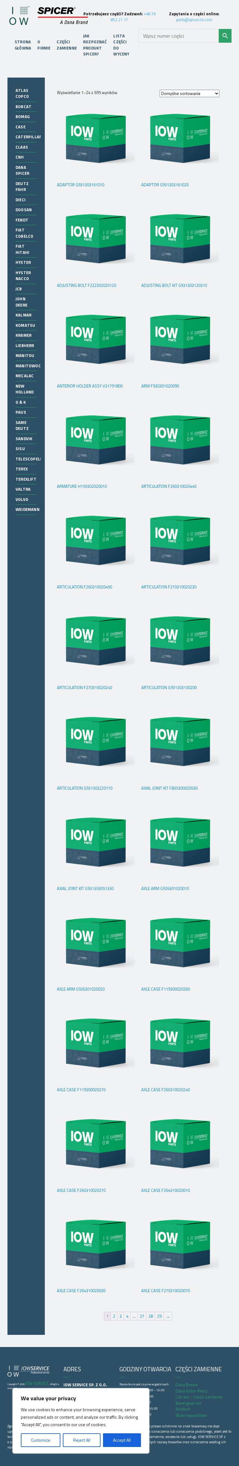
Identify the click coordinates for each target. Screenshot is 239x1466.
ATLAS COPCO (22, 93)
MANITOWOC (28, 366)
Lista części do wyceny (121, 45)
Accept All (122, 1440)
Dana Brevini (187, 1385)
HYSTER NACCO (23, 275)
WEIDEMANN (28, 509)
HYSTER (23, 262)
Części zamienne (67, 45)
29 (159, 1316)
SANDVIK (24, 439)
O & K (21, 402)
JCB (19, 289)
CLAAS (22, 147)
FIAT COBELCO (24, 233)
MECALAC (25, 376)
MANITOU (25, 355)
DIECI (21, 200)
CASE (21, 127)
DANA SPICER (22, 170)
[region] (80, 1421)
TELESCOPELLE (30, 459)
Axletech (183, 1409)
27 (142, 1316)
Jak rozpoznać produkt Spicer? (95, 45)
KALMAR (23, 315)
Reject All (81, 1440)
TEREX (22, 469)
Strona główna (23, 45)
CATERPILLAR (29, 137)
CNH (20, 157)
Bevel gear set (188, 1403)
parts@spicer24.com (194, 20)
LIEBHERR (25, 345)
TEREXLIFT (26, 479)
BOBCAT (23, 106)
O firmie (43, 45)
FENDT (22, 220)
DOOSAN (24, 210)
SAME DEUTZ (22, 425)
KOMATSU (25, 325)
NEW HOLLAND (25, 389)
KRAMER (23, 335)
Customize (40, 1440)
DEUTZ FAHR (22, 186)
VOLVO (22, 499)
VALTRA (23, 489)
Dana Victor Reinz (191, 1391)
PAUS (21, 412)
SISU (20, 448)
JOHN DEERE (21, 302)
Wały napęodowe (191, 1415)
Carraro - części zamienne (199, 1397)
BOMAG (23, 116)
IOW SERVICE (37, 1383)
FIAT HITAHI (22, 249)
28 (150, 1316)
